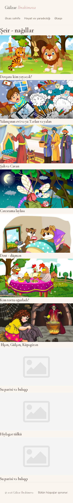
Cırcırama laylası (12, 211)
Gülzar (20, 7)
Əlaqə (58, 18)
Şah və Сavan (9, 166)
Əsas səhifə (12, 18)
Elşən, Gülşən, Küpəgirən (19, 345)
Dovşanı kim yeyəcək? (16, 77)
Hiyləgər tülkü (10, 434)
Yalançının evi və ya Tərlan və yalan (26, 121)
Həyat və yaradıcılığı (37, 18)
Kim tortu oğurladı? (14, 300)
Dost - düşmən (10, 255)
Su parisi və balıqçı (14, 389)
